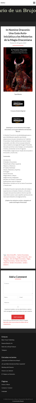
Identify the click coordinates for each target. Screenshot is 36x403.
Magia (28, 259)
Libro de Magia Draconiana (18, 259)
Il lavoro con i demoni (7, 370)
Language (4, 391)
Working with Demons (8, 367)
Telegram (4, 350)
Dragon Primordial (22, 257)
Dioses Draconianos (10, 257)
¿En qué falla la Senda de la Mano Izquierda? (13, 364)
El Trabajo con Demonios (8, 374)
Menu (3, 3)
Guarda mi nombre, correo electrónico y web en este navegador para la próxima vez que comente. (18, 310)
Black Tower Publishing (8, 340)
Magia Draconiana (9, 261)
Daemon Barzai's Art (7, 343)
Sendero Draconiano (16, 262)
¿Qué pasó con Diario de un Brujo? (11, 360)
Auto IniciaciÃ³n (11, 255)
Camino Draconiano (23, 255)
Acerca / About (6, 384)
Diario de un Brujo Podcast (9, 346)
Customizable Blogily (18, 401)
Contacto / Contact (7, 388)
